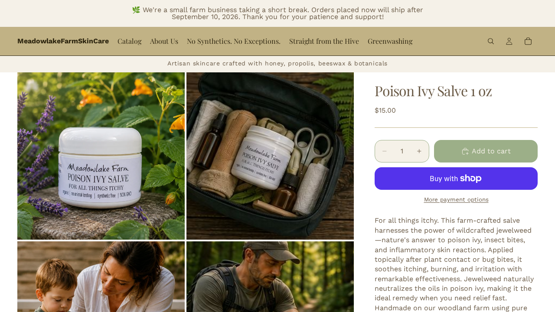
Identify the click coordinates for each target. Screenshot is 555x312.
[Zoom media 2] (270, 156)
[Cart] (528, 41)
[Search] (490, 41)
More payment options (456, 199)
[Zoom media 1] (101, 156)
